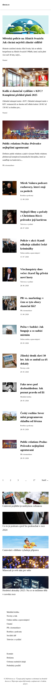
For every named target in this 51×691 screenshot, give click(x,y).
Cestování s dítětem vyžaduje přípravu (20, 550)
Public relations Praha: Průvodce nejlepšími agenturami (33, 445)
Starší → (45, 480)
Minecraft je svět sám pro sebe (16, 570)
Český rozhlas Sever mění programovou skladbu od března (32, 417)
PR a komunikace (8, 165)
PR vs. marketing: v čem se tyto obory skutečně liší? (32, 302)
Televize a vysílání (26, 224)
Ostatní (4, 60)
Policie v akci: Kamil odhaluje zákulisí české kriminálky (33, 244)
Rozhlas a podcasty (26, 195)
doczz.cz (5, 5)
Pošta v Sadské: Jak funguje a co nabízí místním (31, 330)
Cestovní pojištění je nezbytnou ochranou (22, 506)
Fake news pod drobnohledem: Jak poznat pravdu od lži (32, 388)
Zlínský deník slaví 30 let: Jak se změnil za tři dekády (33, 359)
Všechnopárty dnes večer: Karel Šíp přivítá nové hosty (34, 273)
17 (34, 480)
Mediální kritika (25, 397)
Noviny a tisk (24, 368)
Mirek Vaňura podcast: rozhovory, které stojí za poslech (34, 187)
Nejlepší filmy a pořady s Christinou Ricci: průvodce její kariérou (34, 215)
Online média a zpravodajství (30, 253)
